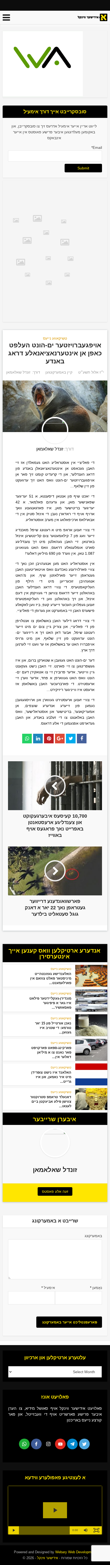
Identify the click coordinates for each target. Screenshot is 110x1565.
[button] (85, 1530)
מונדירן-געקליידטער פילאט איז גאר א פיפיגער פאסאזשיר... (50, 1002)
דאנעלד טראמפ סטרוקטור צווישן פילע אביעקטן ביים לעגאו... (50, 1101)
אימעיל (48, 1288)
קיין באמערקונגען (58, 372)
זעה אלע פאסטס (55, 1191)
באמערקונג (93, 1236)
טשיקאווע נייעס (55, 338)
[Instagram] (48, 1444)
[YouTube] (60, 1444)
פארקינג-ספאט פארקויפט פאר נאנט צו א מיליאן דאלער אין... (51, 1052)
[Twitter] (84, 1444)
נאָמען (96, 1288)
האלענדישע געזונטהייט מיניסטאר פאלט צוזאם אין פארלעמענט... (50, 978)
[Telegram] (72, 1444)
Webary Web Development (75, 1552)
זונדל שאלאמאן (18, 372)
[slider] (44, 1530)
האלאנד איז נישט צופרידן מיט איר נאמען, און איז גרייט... (51, 1077)
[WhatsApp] (24, 1444)
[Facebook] (36, 1444)
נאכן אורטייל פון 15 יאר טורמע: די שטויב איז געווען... (53, 1027)
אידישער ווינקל (47, 1558)
